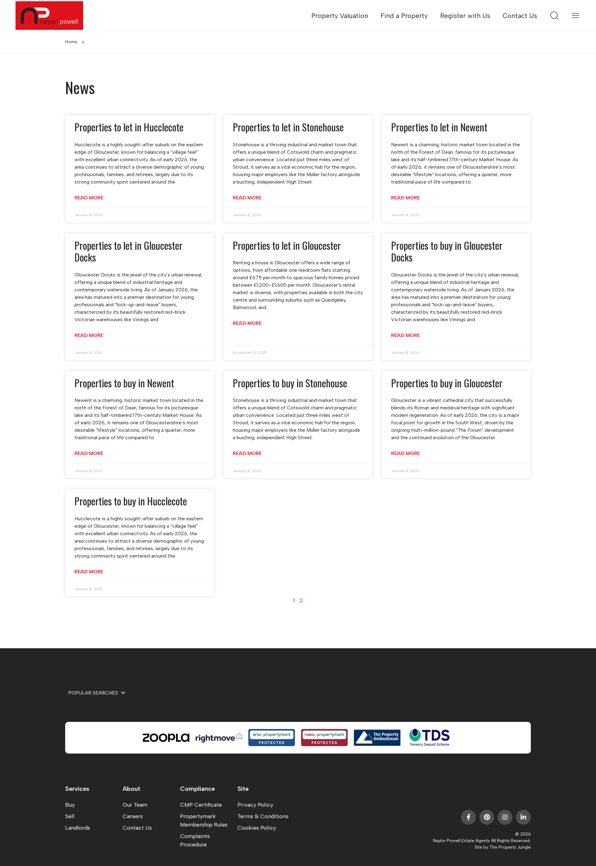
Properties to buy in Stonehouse (290, 383)
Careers (133, 816)
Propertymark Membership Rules (204, 820)
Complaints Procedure (195, 840)
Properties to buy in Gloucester (447, 383)
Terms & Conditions (262, 816)
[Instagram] (505, 817)
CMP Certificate (201, 804)
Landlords (77, 827)
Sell (69, 816)
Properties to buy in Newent (124, 383)
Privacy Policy (255, 804)
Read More (88, 198)
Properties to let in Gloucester (287, 245)
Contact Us (520, 16)
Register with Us (465, 16)
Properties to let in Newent (439, 127)
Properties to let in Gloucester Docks (128, 251)
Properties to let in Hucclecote (128, 127)
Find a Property (404, 16)
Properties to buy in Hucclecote (130, 501)
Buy (70, 804)
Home (71, 41)
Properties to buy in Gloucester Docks (447, 251)
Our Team (135, 804)
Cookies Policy (256, 827)
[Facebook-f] (468, 817)
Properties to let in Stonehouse (288, 127)
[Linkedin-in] (523, 817)
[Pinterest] (486, 817)
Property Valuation (339, 16)
